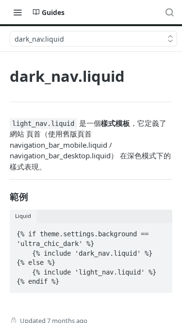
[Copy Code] (160, 231)
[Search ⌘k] (169, 12)
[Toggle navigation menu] (17, 12)
